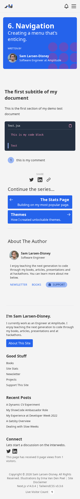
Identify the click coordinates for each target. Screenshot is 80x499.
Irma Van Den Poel (53, 478)
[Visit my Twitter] (8, 451)
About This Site (19, 343)
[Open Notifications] (66, 6)
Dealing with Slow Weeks (22, 426)
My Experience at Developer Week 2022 (31, 415)
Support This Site (17, 385)
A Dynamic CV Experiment (23, 404)
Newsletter (18, 284)
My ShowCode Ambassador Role (27, 410)
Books (36, 284)
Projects (11, 379)
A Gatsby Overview (18, 421)
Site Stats (12, 368)
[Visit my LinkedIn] (14, 451)
